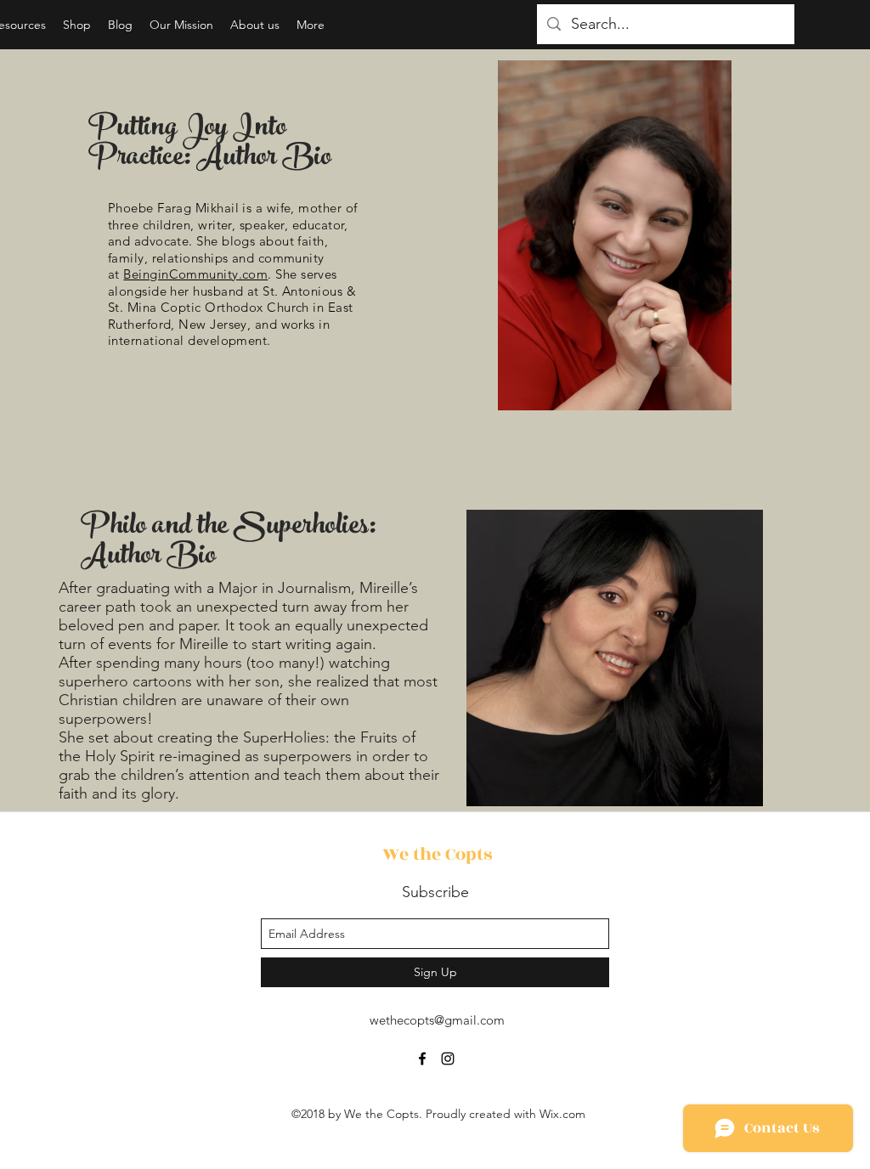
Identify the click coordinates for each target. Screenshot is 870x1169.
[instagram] (447, 1058)
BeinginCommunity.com (195, 274)
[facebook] (422, 1058)
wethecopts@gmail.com (437, 1020)
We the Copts (437, 854)
